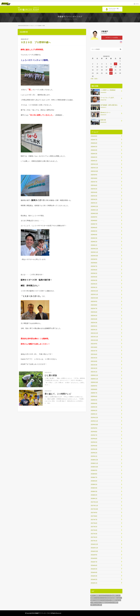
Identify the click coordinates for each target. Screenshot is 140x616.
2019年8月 (94, 431)
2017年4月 (94, 530)
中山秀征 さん (116, 595)
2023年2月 (94, 284)
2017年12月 (94, 502)
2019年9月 (94, 428)
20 (111, 70)
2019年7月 (94, 435)
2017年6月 (94, 523)
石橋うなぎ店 (94, 605)
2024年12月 (94, 206)
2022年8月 (94, 305)
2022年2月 (94, 326)
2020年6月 (94, 396)
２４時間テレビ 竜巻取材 (107, 91)
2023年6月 (94, 270)
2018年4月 (94, 488)
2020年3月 (94, 407)
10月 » (96, 78)
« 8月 (91, 78)
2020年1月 (94, 414)
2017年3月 (94, 533)
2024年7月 (94, 224)
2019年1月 (94, 456)
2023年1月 (94, 287)
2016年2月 (94, 579)
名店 (92, 600)
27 (111, 73)
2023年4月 (94, 277)
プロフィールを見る (112, 37)
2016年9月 (94, 555)
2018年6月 (94, 481)
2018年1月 (94, 498)
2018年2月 (94, 495)
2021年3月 (94, 365)
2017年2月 (94, 537)
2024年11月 (94, 210)
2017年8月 (94, 516)
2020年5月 (94, 400)
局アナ (92, 595)
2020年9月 (94, 386)
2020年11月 (94, 379)
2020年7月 (94, 393)
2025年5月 (94, 189)
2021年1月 (94, 372)
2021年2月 (94, 368)
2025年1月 (94, 203)
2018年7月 (94, 477)
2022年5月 (94, 315)
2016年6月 (94, 565)
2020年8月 (94, 389)
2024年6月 (94, 227)
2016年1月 (94, 583)
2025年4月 (94, 192)
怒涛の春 (103, 121)
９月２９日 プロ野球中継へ (36, 42)
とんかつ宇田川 (114, 602)
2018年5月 (94, 484)
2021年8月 (94, 347)
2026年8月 (94, 136)
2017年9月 (94, 512)
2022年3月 (94, 322)
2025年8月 (94, 178)
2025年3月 (94, 196)
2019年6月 (94, 438)
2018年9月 (94, 470)
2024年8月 (94, 220)
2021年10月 (94, 340)
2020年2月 (94, 410)
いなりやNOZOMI (107, 598)
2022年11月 (94, 294)
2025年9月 (94, 175)
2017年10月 (94, 509)
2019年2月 (94, 453)
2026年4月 (94, 150)
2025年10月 (94, 171)
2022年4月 (94, 319)
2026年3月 (94, 153)
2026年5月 (94, 146)
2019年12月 (94, 417)
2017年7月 (94, 519)
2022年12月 (94, 291)
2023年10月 (94, 255)
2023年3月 (94, 280)
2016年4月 (94, 572)
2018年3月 (94, 491)
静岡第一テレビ (100, 595)
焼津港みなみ (104, 602)
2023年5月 (94, 273)
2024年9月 (94, 217)
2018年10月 (94, 467)
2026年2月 (94, 157)
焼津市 (92, 598)
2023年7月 (94, 266)
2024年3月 (94, 238)
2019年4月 (94, 445)
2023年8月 (94, 263)
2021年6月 (94, 354)
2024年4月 (94, 234)
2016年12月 (94, 544)
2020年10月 (94, 382)
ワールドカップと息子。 (107, 98)
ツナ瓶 (92, 602)
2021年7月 (94, 351)
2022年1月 (94, 329)
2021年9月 (94, 343)
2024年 (39, 25)
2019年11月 (94, 421)
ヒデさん (98, 602)
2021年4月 (94, 361)
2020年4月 (94, 403)
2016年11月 (94, 548)
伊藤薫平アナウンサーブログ (70, 16)
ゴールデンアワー (106, 600)
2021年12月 (94, 333)
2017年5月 (94, 526)
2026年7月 (94, 139)
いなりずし (98, 598)
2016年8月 (94, 558)
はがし (119, 598)
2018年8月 (94, 474)
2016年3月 (94, 576)
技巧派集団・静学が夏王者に (109, 106)
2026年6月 (94, 143)
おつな (118, 600)
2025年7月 (94, 182)
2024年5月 (94, 231)
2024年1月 (94, 245)
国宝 (100, 605)
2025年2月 (94, 199)
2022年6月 (94, 312)
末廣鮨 (115, 598)
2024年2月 (94, 241)
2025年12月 (94, 164)
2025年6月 (94, 185)
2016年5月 (94, 569)
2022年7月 (94, 308)
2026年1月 (94, 160)
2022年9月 (94, 301)
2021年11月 (94, 336)
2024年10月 (94, 213)
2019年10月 (94, 424)
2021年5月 (94, 358)
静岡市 (114, 600)
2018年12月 (94, 460)
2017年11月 (94, 505)
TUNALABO (97, 600)
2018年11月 (94, 463)
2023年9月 (94, 259)
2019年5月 (94, 442)
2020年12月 (94, 375)
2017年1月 (94, 541)
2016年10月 (94, 551)
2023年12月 (94, 248)
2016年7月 (94, 562)
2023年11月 (94, 252)
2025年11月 (94, 167)
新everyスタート (105, 113)
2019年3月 (94, 449)
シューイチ (108, 595)
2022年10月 (94, 298)
